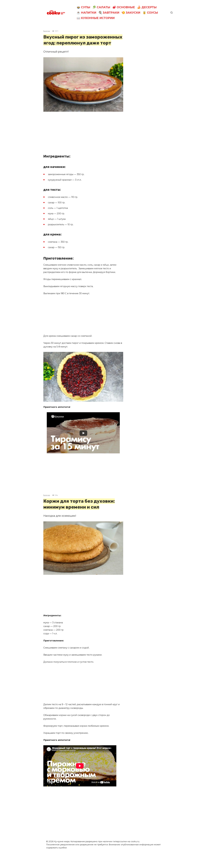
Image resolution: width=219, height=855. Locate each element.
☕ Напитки (86, 12)
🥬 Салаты (101, 7)
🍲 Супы (83, 7)
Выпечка (46, 31)
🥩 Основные (123, 7)
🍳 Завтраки (108, 12)
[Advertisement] (83, 131)
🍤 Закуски (130, 12)
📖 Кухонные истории (96, 18)
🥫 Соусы (150, 12)
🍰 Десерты (147, 7)
